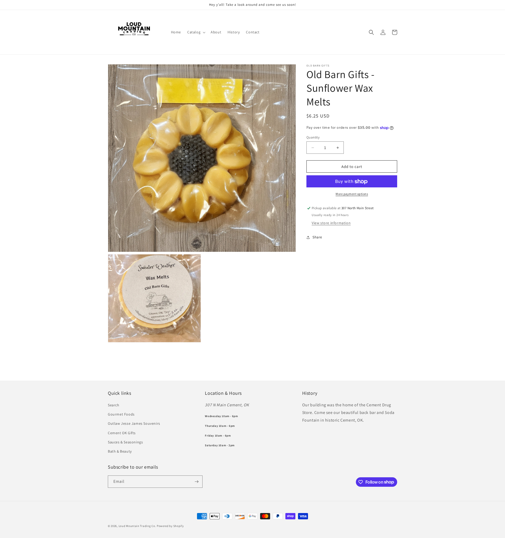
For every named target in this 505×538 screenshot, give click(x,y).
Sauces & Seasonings (125, 442)
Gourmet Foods (121, 414)
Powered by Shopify (170, 526)
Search (113, 405)
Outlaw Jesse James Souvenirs (134, 423)
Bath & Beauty (120, 451)
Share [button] (317, 237)
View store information (331, 223)
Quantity (313, 137)
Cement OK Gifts (122, 433)
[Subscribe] (196, 481)
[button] (196, 32)
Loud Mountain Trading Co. (137, 526)
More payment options (352, 194)
